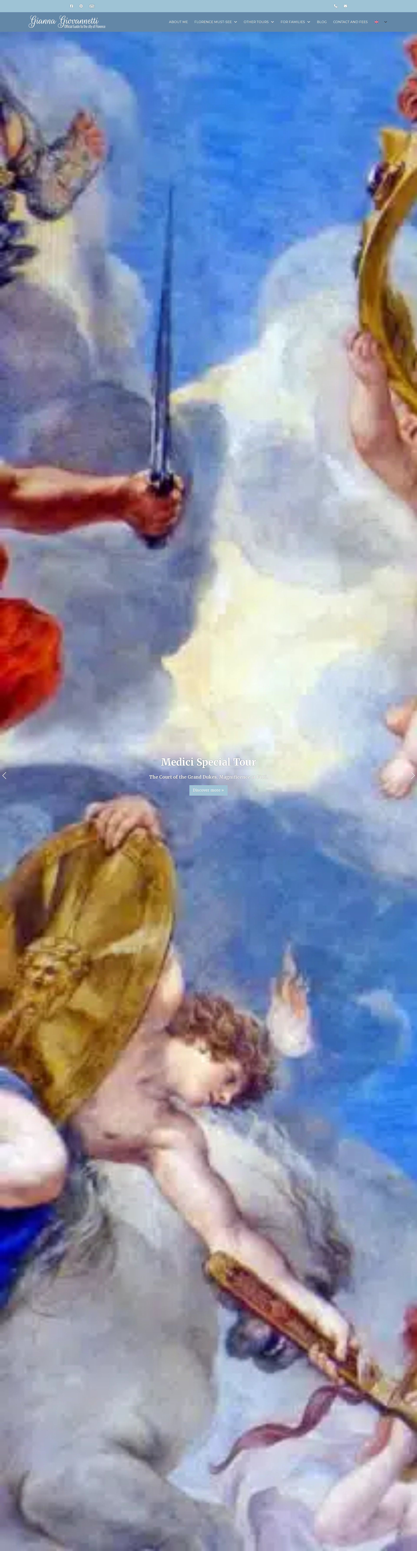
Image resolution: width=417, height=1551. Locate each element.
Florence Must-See (213, 22)
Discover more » (208, 790)
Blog (322, 22)
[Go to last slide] (4, 775)
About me (178, 22)
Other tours (256, 22)
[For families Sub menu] (308, 22)
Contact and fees (350, 22)
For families (293, 22)
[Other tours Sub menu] (272, 22)
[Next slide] (412, 775)
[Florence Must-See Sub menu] (235, 22)
